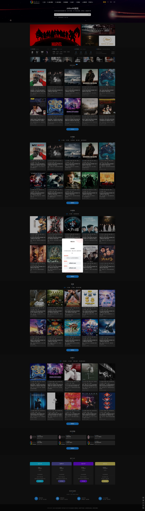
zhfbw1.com (72, 263)
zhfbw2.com (72, 268)
